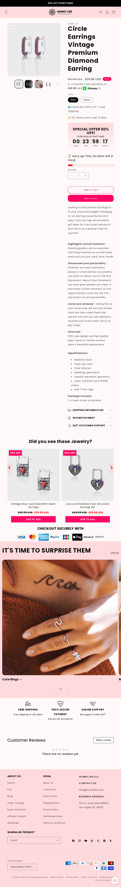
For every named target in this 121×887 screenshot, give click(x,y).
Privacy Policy (50, 809)
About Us (48, 782)
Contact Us (49, 789)
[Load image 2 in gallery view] (29, 84)
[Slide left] (10, 84)
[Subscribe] (57, 840)
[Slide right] (57, 84)
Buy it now (91, 198)
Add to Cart (33, 519)
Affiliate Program (16, 816)
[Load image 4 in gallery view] (49, 84)
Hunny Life (25, 877)
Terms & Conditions (54, 822)
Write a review (103, 740)
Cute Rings (10, 679)
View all (115, 552)
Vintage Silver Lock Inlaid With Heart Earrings (33, 505)
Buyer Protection (16, 809)
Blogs (10, 796)
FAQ (9, 789)
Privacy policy (72, 877)
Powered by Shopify (39, 877)
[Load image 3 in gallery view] (39, 84)
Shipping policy (107, 877)
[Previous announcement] (6, 3)
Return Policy (50, 796)
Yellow (86, 99)
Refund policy (57, 877)
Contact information (104, 880)
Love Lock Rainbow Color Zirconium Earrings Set (87, 505)
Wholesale (13, 822)
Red (73, 99)
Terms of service (89, 877)
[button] (6, 12)
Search (11, 782)
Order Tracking (15, 802)
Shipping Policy (51, 802)
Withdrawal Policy (53, 816)
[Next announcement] (115, 3)
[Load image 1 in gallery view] (19, 84)
